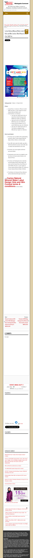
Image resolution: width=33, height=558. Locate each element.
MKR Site (19, 556)
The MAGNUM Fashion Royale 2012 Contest (14, 468)
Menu (6, 13)
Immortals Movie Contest (10, 483)
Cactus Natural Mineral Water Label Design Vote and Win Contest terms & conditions (15, 182)
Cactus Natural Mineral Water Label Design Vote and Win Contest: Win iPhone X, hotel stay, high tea (16, 34)
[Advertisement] (14, 19)
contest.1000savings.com (14, 555)
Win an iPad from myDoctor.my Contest (13, 465)
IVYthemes (14, 556)
